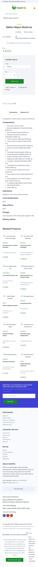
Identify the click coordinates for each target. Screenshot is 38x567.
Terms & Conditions (9, 420)
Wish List (5, 442)
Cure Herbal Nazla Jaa (10, 275)
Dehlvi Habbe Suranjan (10, 305)
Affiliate (5, 454)
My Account (6, 435)
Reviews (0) (25, 112)
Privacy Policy (7, 418)
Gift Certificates (8, 452)
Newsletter (6, 459)
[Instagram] (11, 515)
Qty (6, 72)
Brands (5, 450)
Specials (5, 457)
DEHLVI (9, 37)
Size (7, 64)
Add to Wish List (11, 87)
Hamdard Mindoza (9, 361)
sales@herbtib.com (12, 483)
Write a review (28, 32)
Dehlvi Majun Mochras (11, 14)
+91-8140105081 (22, 480)
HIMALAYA (22, 301)
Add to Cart (14, 81)
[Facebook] (4, 515)
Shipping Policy (7, 424)
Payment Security (8, 422)
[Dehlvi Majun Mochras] (19, 18)
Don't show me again (14, 560)
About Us (5, 416)
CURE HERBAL (6, 273)
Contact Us (6, 433)
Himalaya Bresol (25, 303)
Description (13, 112)
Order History (7, 439)
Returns (5, 437)
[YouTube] (7, 515)
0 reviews (18, 32)
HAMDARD (5, 243)
